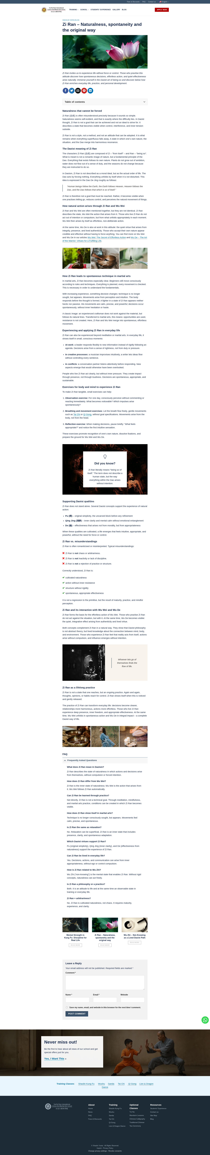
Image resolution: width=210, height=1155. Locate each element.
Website (124, 995)
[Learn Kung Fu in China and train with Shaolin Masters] (53, 9)
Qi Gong (87, 414)
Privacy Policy (108, 1148)
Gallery (116, 10)
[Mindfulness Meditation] (133, 736)
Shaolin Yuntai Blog (70, 20)
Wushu (101, 1084)
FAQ (143, 2)
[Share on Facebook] (65, 91)
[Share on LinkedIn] (90, 91)
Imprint (99, 1148)
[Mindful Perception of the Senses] (105, 736)
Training (73, 10)
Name (69, 995)
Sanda (111, 1084)
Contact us (152, 2)
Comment (71, 973)
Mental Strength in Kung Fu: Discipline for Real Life (75, 937)
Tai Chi (76, 414)
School (83, 10)
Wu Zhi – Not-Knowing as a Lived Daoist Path (134, 936)
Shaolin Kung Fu (86, 1084)
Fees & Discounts (133, 2)
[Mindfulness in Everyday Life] (76, 736)
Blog (124, 10)
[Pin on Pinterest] (84, 91)
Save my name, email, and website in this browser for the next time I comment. (105, 1007)
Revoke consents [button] (115, 1151)
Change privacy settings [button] (97, 1151)
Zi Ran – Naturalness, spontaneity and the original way (105, 937)
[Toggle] (64, 760)
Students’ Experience (101, 10)
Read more (75, 945)
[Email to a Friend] (78, 91)
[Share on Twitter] (72, 91)
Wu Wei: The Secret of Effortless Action (107, 237)
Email (96, 995)
